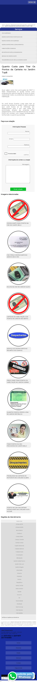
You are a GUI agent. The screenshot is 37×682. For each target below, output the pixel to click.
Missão (18, 653)
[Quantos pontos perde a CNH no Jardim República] (18, 398)
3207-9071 (17, 636)
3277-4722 (7, 636)
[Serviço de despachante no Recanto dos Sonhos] (18, 334)
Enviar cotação (18, 189)
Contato (18, 663)
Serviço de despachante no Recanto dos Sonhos (17, 349)
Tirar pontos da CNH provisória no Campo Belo (17, 445)
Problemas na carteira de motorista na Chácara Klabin (18, 477)
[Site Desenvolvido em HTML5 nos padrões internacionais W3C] (5, 679)
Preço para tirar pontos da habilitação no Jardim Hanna (18, 381)
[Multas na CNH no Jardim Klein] (18, 273)
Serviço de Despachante (9, 56)
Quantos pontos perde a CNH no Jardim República (18, 413)
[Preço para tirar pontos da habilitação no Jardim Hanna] (18, 366)
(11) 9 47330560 (6, 638)
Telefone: (27, 145)
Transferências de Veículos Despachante (14, 60)
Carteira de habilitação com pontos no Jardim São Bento (17, 317)
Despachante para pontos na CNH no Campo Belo (18, 224)
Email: (11, 139)
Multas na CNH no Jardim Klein (18, 287)
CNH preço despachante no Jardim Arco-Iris (17, 256)
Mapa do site (18, 668)
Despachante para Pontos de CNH (12, 37)
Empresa (18, 648)
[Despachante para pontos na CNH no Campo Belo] (18, 209)
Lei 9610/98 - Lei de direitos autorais (25, 625)
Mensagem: (26, 164)
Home (18, 643)
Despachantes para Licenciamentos (12, 44)
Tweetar (5, 79)
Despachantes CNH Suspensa (10, 40)
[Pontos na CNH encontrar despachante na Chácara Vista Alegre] (18, 494)
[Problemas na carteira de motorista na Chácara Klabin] (18, 462)
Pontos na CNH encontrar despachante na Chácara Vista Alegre (18, 509)
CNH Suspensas (6, 33)
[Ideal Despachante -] (18, 9)
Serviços (18, 29)
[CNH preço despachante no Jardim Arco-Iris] (18, 241)
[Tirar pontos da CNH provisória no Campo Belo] (18, 430)
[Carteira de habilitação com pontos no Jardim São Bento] (18, 303)
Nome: (27, 131)
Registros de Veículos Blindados (12, 52)
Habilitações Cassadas (9, 48)
